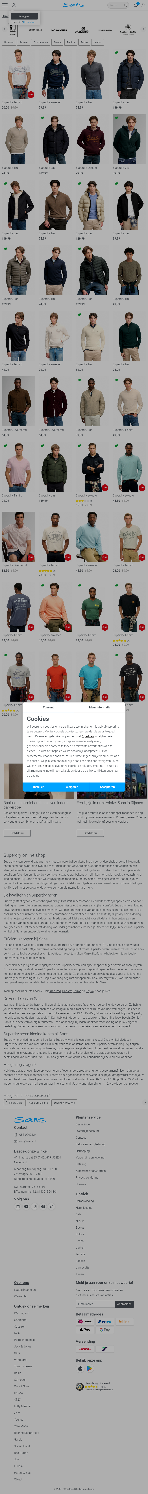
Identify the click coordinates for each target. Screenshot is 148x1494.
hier (45, 766)
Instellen (38, 787)
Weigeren (72, 787)
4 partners (88, 736)
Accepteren (107, 787)
